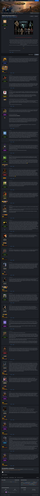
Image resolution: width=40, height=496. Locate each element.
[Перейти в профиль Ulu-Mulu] (4, 394)
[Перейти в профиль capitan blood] (4, 92)
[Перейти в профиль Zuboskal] (4, 59)
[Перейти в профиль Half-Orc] (4, 194)
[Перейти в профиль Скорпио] (4, 264)
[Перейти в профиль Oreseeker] (4, 250)
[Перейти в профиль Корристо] (4, 171)
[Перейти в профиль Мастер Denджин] (4, 364)
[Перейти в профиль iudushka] (4, 183)
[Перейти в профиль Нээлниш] (4, 207)
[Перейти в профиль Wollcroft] (4, 21)
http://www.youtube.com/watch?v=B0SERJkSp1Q (14, 115)
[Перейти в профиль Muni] (4, 379)
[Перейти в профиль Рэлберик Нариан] (4, 77)
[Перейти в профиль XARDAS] (4, 146)
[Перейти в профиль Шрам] (4, 349)
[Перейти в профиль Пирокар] (4, 333)
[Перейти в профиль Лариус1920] (4, 322)
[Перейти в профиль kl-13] (4, 110)
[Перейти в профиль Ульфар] (4, 439)
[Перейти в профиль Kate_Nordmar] (4, 295)
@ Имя (12, 52)
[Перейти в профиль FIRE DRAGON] (4, 157)
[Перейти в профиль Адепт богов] (4, 408)
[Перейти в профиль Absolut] (4, 235)
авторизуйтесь (21, 469)
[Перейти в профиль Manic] (4, 279)
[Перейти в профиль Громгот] (4, 307)
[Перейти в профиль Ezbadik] (6, 492)
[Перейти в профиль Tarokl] (4, 222)
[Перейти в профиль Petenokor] (4, 133)
